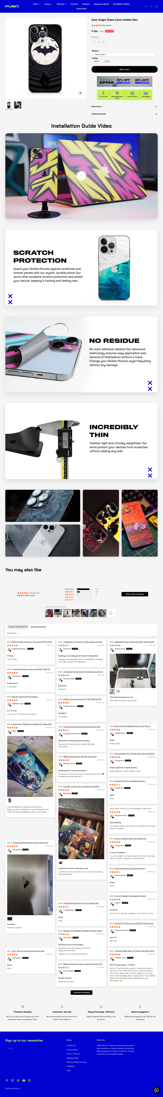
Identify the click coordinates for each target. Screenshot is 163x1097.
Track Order (81, 9)
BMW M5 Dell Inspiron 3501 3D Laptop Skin (80, 756)
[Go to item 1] (8, 105)
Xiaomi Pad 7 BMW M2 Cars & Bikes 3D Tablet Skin (32, 724)
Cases (47, 4)
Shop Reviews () (38, 627)
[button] (69, 589)
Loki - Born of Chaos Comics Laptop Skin (28, 951)
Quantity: (95, 37)
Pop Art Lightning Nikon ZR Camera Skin (130, 838)
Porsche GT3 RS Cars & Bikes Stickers (130, 781)
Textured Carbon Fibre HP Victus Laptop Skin (30, 842)
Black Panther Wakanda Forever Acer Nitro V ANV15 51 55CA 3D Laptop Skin (130, 727)
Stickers (60, 4)
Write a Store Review (135, 594)
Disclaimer (71, 1066)
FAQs (69, 1070)
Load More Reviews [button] (81, 992)
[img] (28, 593)
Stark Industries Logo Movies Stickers (130, 868)
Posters (74, 4)
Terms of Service (73, 1054)
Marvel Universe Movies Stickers (25, 697)
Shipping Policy (73, 1058)
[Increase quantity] (104, 42)
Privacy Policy (72, 1049)
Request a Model (101, 4)
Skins (35, 4)
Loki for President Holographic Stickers (130, 896)
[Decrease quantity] (95, 42)
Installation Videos (121, 4)
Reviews (86, 4)
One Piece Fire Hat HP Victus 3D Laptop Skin (81, 903)
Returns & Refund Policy (76, 1062)
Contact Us (71, 1045)
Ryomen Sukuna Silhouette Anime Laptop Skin (82, 727)
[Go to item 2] (17, 105)
